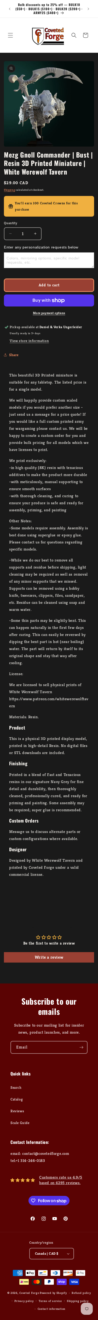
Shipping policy (78, 1301)
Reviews (17, 1111)
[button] (10, 35)
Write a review (49, 957)
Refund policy (81, 1293)
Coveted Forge (29, 1293)
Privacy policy (24, 1301)
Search (16, 1087)
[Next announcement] (88, 9)
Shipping (9, 190)
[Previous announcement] (9, 9)
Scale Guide (20, 1122)
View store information (29, 340)
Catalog (16, 1099)
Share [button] (14, 354)
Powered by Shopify (53, 1293)
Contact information (51, 1309)
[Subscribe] (81, 1047)
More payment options (49, 313)
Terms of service (50, 1301)
